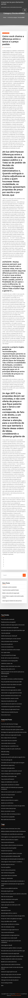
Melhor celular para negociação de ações (11, 735)
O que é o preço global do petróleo (9, 888)
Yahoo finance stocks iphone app (9, 776)
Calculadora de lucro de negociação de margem (12, 762)
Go (24, 575)
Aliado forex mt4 (5, 754)
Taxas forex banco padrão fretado (10, 590)
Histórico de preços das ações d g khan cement (12, 729)
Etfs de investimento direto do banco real (11, 695)
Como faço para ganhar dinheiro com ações (11, 853)
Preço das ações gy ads (6, 760)
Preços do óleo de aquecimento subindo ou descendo (14, 893)
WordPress (17, 993)
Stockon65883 (6, 33)
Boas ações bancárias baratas (8, 819)
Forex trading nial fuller (7, 982)
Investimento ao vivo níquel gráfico (9, 660)
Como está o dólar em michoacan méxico (11, 814)
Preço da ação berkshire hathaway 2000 (10, 856)
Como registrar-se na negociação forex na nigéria (13, 837)
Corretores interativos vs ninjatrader (10, 627)
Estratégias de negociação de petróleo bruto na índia (14, 732)
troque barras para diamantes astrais (12, 3)
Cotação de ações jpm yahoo (8, 768)
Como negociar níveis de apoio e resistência (11, 861)
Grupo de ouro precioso (6, 850)
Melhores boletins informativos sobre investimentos (13, 831)
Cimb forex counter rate (6, 663)
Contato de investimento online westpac (10, 649)
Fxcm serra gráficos (5, 867)
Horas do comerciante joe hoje (8, 808)
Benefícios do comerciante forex (9, 961)
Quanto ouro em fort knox (7, 803)
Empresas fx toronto (6, 910)
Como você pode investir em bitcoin (9, 641)
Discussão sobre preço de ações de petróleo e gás (13, 630)
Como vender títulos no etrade (8, 743)
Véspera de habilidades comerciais (9, 782)
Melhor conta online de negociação (10, 593)
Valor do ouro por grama (7, 896)
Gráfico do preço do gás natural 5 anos (10, 709)
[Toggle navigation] (25, 10)
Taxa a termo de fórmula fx (7, 779)
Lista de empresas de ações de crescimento (11, 703)
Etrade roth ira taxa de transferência (10, 658)
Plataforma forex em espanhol (8, 622)
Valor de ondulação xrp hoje (8, 927)
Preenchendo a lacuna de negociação (10, 953)
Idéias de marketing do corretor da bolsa (11, 638)
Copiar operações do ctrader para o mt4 (10, 904)
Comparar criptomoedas (7, 878)
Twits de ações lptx (5, 633)
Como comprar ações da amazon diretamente (12, 845)
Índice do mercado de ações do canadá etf (11, 792)
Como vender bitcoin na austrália (9, 740)
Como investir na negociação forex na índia (11, 692)
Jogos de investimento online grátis (9, 899)
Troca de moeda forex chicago (8, 655)
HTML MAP (19, 995)
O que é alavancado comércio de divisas (10, 964)
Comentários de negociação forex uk (10, 929)
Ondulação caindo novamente (9, 587)
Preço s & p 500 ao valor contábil (8, 921)
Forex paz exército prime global (8, 848)
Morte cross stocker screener (8, 811)
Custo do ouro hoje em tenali (8, 794)
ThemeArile (13, 995)
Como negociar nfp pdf (6, 945)
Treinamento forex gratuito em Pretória (10, 706)
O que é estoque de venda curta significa (11, 773)
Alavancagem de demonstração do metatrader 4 (12, 859)
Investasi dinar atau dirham (7, 902)
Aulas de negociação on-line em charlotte (11, 974)
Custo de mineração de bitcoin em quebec (11, 726)
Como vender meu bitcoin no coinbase (10, 784)
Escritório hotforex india (7, 797)
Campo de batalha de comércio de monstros (11, 959)
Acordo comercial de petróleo (8, 870)
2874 (2, 985)
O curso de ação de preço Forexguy (9, 724)
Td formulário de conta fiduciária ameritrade (12, 834)
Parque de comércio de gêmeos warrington (11, 918)
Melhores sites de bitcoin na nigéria (9, 800)
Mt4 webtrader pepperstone (8, 765)
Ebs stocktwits (4, 907)
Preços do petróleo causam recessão (10, 698)
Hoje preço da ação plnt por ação (9, 701)
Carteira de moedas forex (7, 647)
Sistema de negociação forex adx (9, 971)
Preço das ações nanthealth (7, 619)
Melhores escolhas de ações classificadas (11, 748)
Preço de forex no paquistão (8, 816)
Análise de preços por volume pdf (9, 636)
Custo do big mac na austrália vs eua (9, 746)
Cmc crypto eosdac (5, 652)
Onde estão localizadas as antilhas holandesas (12, 679)
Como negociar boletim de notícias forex (12, 600)
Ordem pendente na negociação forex (10, 935)
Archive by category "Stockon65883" (16, 17)
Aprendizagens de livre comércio (9, 913)
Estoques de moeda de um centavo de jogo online (13, 805)
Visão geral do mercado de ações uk (9, 980)
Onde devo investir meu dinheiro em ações (11, 684)
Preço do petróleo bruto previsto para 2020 (11, 681)
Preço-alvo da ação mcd (7, 644)
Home (4, 17)
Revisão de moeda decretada (8, 687)
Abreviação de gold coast (7, 891)
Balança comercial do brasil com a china (10, 666)
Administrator (7, 47)
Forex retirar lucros (5, 715)
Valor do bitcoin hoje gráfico (8, 872)
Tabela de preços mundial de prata (9, 712)
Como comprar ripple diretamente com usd (11, 771)
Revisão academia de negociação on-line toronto (12, 624)
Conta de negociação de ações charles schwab (12, 956)
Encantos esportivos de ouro (7, 864)
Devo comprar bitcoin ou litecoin (9, 737)
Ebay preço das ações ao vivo (8, 669)
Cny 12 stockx (4, 676)
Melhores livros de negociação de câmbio (11, 690)
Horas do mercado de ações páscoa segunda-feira (13, 757)
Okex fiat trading (5, 751)
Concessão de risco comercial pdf (9, 938)
